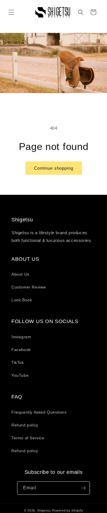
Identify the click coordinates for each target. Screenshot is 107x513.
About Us (20, 274)
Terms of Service (28, 438)
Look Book (21, 300)
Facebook (21, 349)
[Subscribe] (83, 488)
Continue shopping (53, 168)
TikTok (17, 362)
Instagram (21, 336)
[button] (11, 12)
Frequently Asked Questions (39, 412)
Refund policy (24, 425)
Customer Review (28, 287)
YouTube (20, 375)
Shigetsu (44, 510)
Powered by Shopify (67, 510)
